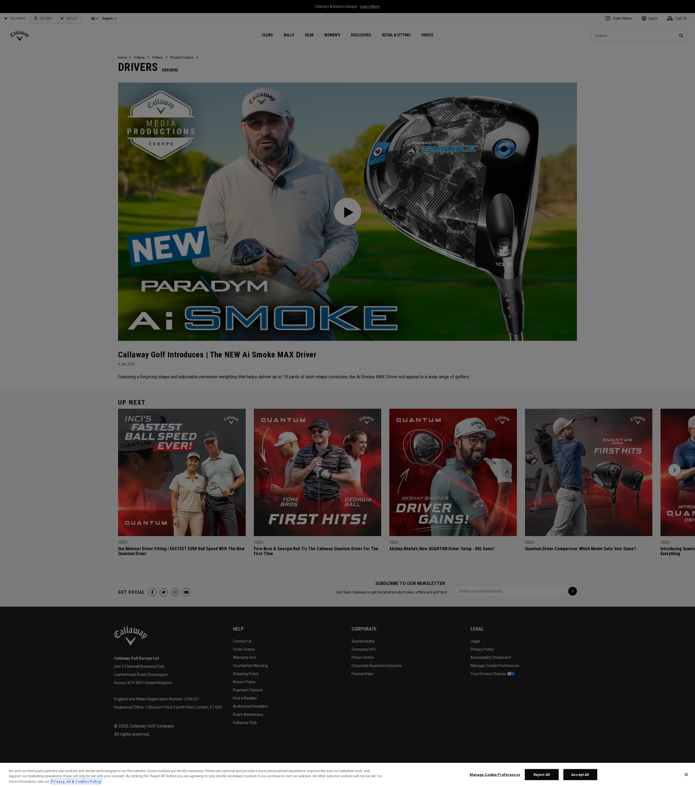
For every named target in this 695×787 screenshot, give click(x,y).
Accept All (580, 774)
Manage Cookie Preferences (495, 774)
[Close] (686, 774)
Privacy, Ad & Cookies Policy (76, 781)
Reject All (541, 774)
